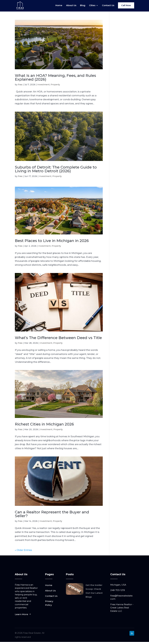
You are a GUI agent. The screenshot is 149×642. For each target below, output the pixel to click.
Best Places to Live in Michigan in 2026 (52, 240)
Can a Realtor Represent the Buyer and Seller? (52, 514)
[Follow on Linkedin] (132, 633)
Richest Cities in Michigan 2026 (44, 424)
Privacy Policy (49, 603)
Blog (82, 5)
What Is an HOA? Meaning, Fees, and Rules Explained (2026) (55, 77)
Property (55, 84)
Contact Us (108, 5)
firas (20, 84)
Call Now (126, 5)
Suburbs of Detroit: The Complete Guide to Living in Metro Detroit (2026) (56, 169)
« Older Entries (23, 550)
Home (58, 5)
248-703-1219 (117, 590)
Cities (92, 5)
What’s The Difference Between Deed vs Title (58, 337)
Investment (43, 84)
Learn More (21, 614)
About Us (71, 5)
